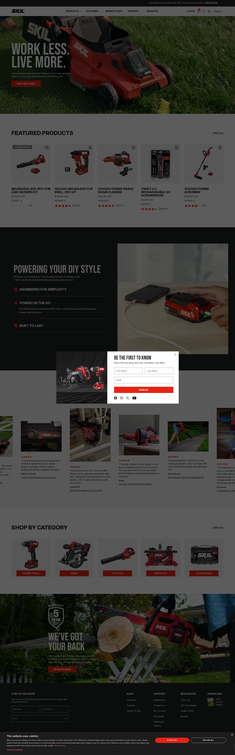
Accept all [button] (172, 740)
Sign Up (143, 390)
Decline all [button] (208, 740)
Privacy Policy (60, 745)
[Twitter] (127, 398)
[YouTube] (134, 398)
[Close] (175, 355)
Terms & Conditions (15, 749)
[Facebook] (115, 398)
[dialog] (117, 743)
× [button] (232, 735)
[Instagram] (121, 398)
